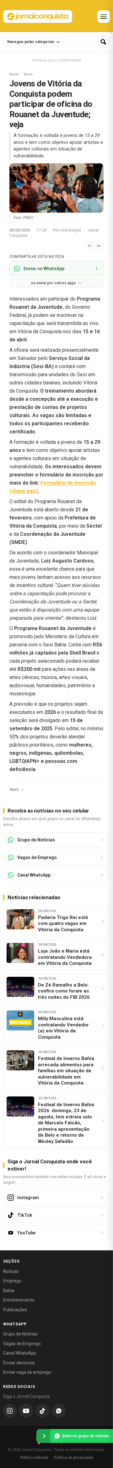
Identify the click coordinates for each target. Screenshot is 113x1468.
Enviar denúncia (19, 1362)
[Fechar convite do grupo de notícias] (43, 1436)
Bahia (8, 1290)
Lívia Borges (71, 230)
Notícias (11, 1271)
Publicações (15, 1309)
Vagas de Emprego (22, 1343)
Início (14, 74)
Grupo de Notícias (20, 1333)
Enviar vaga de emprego (27, 1372)
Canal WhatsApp (19, 1353)
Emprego (12, 1280)
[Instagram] (9, 1410)
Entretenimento (19, 1299)
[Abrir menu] (103, 16)
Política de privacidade (73, 1457)
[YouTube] (26, 1410)
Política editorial (34, 1457)
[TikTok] (42, 1410)
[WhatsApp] (58, 1410)
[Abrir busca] (103, 41)
